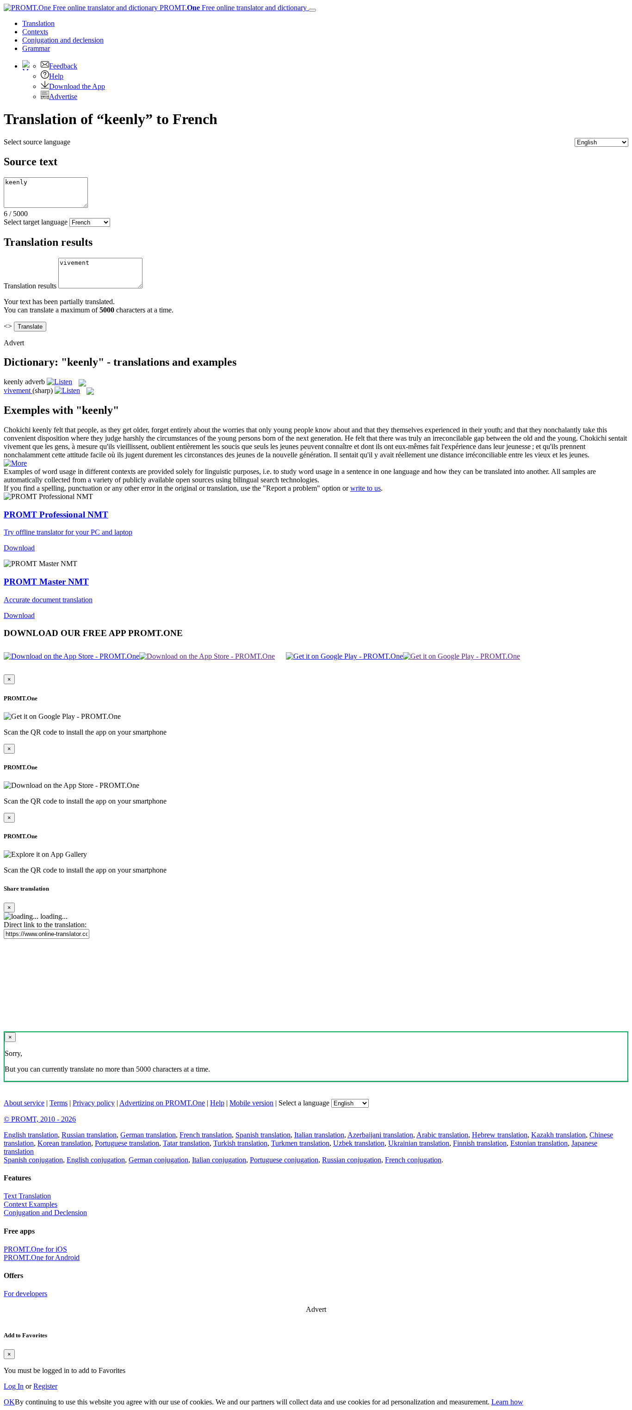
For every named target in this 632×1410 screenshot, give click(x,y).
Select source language (37, 142)
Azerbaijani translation (380, 1135)
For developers (25, 1294)
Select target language (36, 222)
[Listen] (59, 382)
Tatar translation (186, 1143)
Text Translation (27, 1196)
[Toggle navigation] (312, 10)
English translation (31, 1135)
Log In (14, 1386)
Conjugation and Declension (45, 1213)
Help (56, 76)
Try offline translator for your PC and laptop (68, 532)
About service (24, 1103)
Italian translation (319, 1135)
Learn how (507, 1402)
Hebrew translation (499, 1135)
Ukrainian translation (418, 1143)
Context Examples (30, 1204)
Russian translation (89, 1135)
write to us (365, 488)
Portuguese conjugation (284, 1160)
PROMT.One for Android (42, 1257)
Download (19, 548)
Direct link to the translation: (45, 925)
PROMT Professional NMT (56, 514)
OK (9, 1402)
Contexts (35, 32)
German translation (148, 1135)
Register (45, 1386)
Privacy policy (94, 1103)
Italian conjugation (219, 1160)
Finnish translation (480, 1143)
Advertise (63, 96)
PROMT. (232, 8)
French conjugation (413, 1160)
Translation (38, 23)
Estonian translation (539, 1143)
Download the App (77, 86)
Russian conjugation (351, 1160)
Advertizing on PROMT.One (162, 1103)
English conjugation (96, 1160)
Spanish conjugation (33, 1160)
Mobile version (251, 1103)
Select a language (304, 1103)
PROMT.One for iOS (35, 1249)
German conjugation (158, 1160)
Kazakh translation (558, 1135)
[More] (15, 463)
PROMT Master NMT (46, 581)
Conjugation (63, 40)
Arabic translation (442, 1135)
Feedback (63, 66)
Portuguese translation (127, 1143)
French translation (206, 1135)
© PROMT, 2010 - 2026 (40, 1119)
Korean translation (64, 1143)
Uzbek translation (358, 1143)
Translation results (30, 286)
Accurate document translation (48, 600)
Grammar (36, 48)
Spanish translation (263, 1135)
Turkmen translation (300, 1143)
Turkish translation (240, 1143)
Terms (59, 1103)
